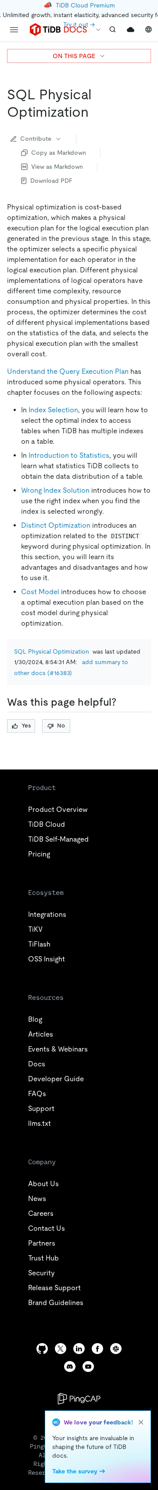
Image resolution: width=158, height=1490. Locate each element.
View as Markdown (57, 166)
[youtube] (88, 1366)
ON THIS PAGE (74, 55)
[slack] (116, 1349)
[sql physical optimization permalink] (95, 112)
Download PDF (51, 180)
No (61, 725)
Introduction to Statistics (69, 455)
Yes (26, 725)
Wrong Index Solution (55, 490)
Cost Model (40, 592)
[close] (141, 1422)
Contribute (35, 138)
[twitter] (60, 1349)
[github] (42, 1349)
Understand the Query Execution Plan (68, 371)
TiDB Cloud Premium (85, 5)
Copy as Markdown (58, 152)
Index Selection (53, 410)
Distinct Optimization (55, 525)
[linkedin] (79, 1349)
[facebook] (97, 1349)
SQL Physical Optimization (51, 651)
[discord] (70, 1366)
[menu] (14, 29)
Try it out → (79, 24)
